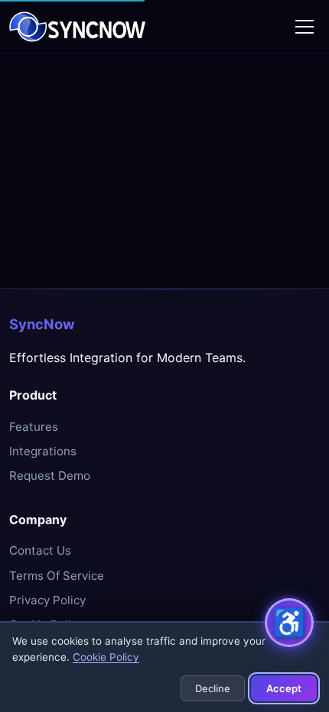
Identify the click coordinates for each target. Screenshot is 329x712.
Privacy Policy (47, 600)
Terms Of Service (56, 575)
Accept (283, 688)
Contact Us (40, 550)
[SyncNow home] (77, 26)
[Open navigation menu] (304, 26)
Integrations (43, 451)
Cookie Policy (106, 657)
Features (33, 426)
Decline (212, 688)
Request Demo (49, 475)
